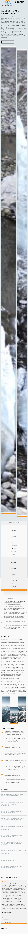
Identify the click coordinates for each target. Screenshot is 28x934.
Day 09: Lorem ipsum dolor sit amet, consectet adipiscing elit (11, 859)
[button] (14, 797)
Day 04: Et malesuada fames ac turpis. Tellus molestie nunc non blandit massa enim (12, 820)
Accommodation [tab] (6, 912)
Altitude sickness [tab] (6, 922)
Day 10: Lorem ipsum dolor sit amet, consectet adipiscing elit (11, 866)
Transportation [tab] (6, 915)
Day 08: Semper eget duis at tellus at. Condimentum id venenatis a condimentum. (12, 852)
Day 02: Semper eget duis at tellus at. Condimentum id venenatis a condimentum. (12, 804)
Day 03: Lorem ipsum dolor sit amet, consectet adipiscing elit (11, 812)
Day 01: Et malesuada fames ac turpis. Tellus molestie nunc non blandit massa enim (12, 796)
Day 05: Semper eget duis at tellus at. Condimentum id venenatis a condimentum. (12, 828)
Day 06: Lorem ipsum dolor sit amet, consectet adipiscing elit (11, 835)
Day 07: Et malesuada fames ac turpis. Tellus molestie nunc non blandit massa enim (12, 844)
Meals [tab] (3, 917)
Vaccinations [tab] (5, 919)
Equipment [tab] (4, 881)
